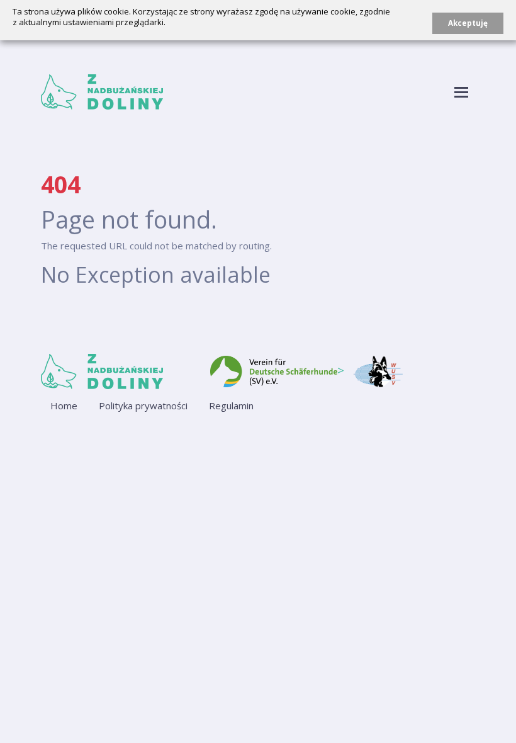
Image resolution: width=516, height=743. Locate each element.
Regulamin (231, 405)
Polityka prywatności (143, 405)
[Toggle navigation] (461, 92)
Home (63, 405)
